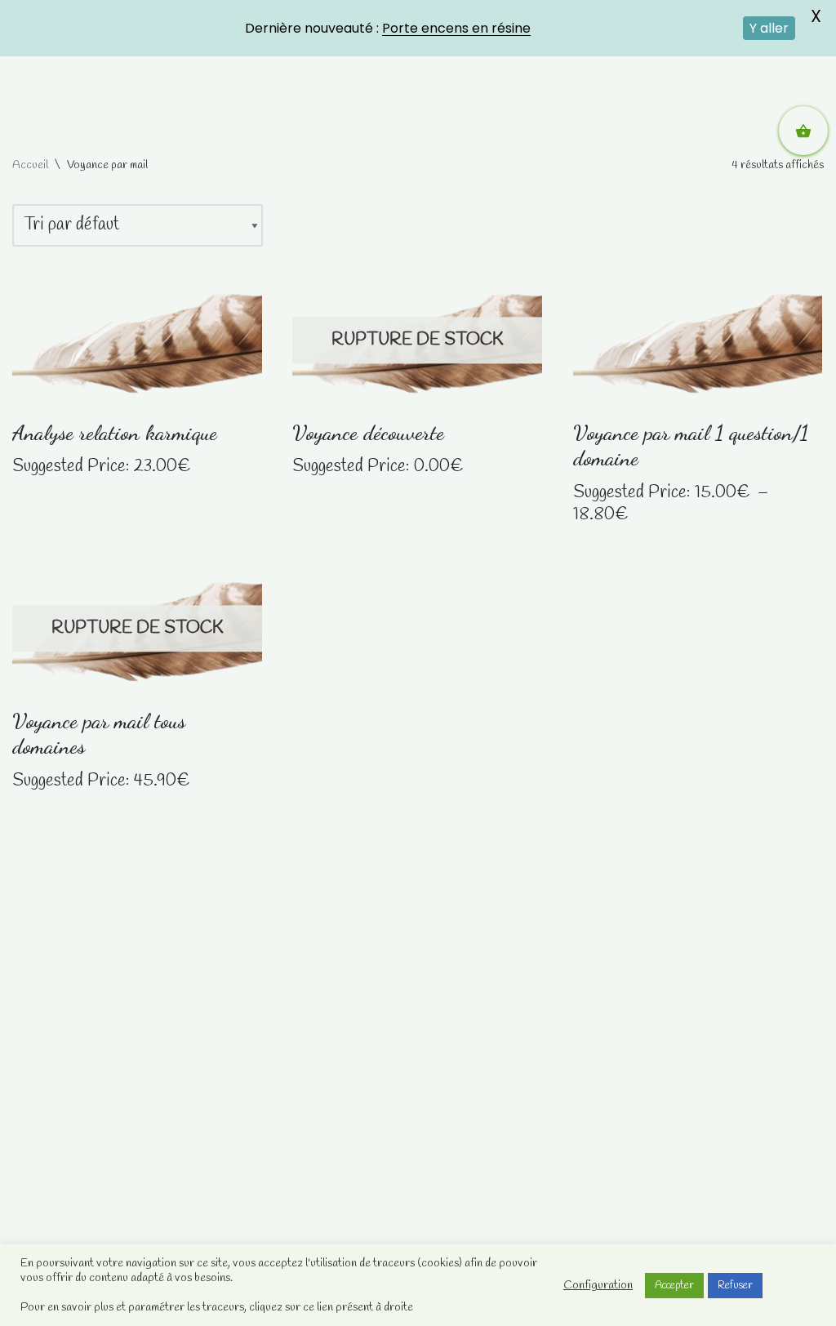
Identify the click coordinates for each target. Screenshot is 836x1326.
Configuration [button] (598, 1285)
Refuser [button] (735, 1286)
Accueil (30, 165)
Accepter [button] (674, 1286)
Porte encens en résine (456, 28)
